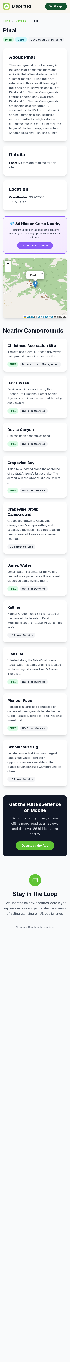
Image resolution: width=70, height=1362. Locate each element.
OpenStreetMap (46, 316)
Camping (21, 21)
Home (6, 21)
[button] (35, 284)
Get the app (56, 6)
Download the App (35, 846)
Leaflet (30, 316)
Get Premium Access (35, 245)
